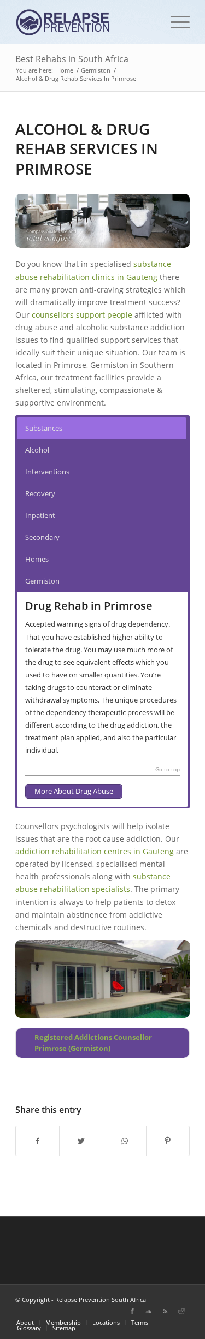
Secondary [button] (42, 537)
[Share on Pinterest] (168, 1141)
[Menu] (175, 22)
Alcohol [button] (37, 450)
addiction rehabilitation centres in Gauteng (94, 851)
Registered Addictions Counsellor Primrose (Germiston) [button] (93, 1043)
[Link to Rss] (165, 1311)
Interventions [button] (47, 472)
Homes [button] (37, 559)
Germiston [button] (42, 581)
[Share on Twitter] (81, 1141)
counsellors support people (82, 315)
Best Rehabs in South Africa (71, 59)
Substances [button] (43, 428)
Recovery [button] (40, 493)
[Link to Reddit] (181, 1311)
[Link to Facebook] (132, 1311)
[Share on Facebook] (37, 1141)
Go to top (167, 769)
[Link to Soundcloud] (148, 1311)
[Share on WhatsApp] (124, 1141)
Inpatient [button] (40, 515)
